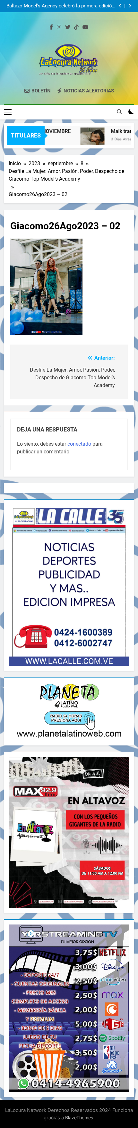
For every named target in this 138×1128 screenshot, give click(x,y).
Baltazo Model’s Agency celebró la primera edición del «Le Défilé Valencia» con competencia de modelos (60, 6)
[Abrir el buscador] (119, 111)
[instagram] (59, 27)
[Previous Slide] (120, 6)
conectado (79, 444)
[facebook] (51, 27)
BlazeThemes (79, 1117)
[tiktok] (76, 27)
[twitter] (67, 27)
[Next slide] (129, 6)
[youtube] (85, 27)
